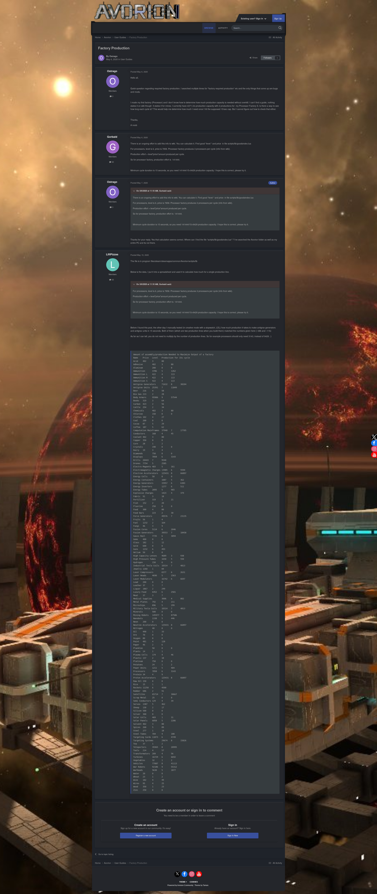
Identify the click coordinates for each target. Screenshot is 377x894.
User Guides (126, 59)
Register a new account (146, 835)
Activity (223, 28)
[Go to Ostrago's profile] (101, 58)
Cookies (194, 882)
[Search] (280, 27)
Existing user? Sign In (252, 18)
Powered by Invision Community (180, 885)
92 (112, 161)
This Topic (269, 28)
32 (112, 279)
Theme (182, 882)
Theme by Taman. (202, 885)
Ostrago (113, 56)
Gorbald (112, 137)
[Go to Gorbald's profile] (112, 147)
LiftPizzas (112, 254)
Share (254, 57)
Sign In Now (233, 835)
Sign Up (278, 18)
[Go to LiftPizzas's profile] (112, 264)
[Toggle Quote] (134, 191)
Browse (209, 28)
